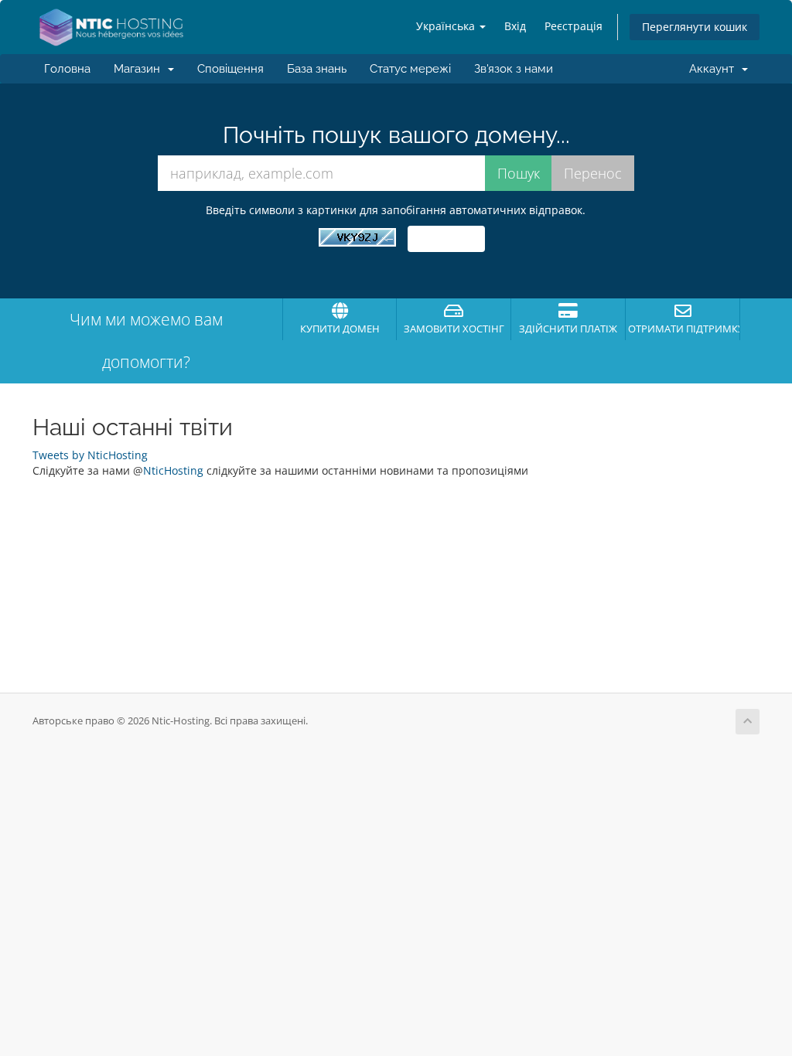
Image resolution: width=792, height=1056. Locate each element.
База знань (316, 69)
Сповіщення (230, 69)
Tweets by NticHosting (90, 455)
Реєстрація (573, 26)
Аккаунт (714, 69)
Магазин (140, 69)
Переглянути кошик (694, 26)
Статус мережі (410, 69)
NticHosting (173, 470)
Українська (447, 26)
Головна (67, 69)
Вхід (515, 26)
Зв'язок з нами (513, 69)
